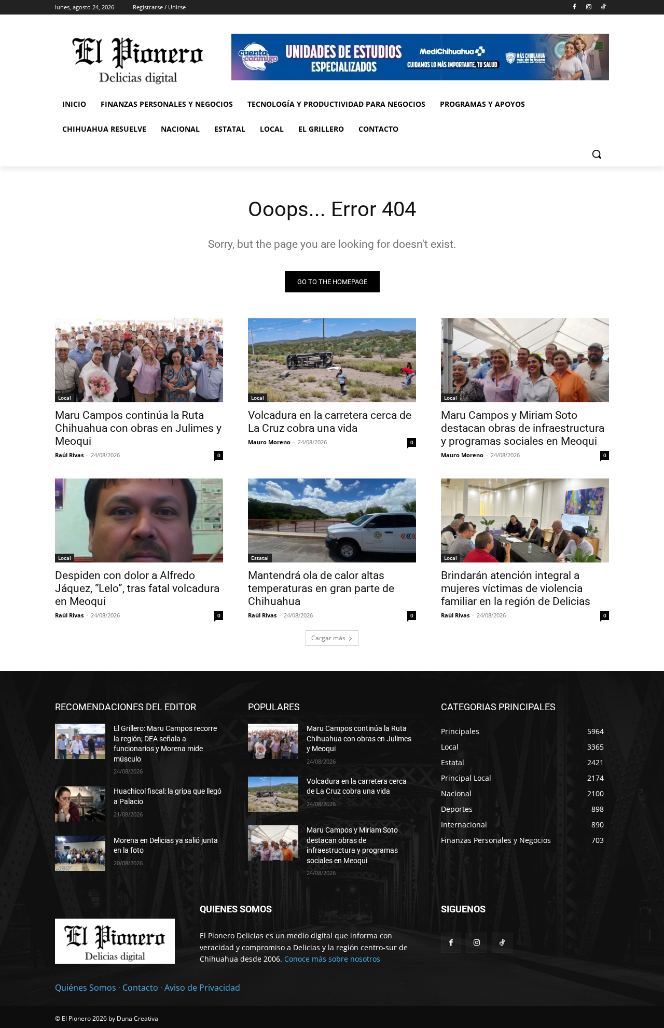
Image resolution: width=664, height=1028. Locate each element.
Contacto (140, 987)
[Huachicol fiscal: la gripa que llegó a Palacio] (80, 804)
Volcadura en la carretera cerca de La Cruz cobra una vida (329, 421)
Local (64, 397)
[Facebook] (574, 7)
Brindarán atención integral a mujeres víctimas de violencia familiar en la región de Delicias (515, 588)
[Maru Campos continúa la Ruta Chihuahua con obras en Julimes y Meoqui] (139, 360)
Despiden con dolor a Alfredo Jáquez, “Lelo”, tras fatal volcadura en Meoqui (137, 588)
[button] (596, 154)
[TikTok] (603, 7)
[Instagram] (588, 7)
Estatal (260, 557)
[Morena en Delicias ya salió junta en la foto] (80, 853)
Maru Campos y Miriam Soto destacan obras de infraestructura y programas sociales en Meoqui (522, 428)
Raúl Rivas (69, 455)
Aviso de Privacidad (202, 987)
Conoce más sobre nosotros (332, 959)
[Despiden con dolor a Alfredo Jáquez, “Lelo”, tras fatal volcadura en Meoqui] (139, 520)
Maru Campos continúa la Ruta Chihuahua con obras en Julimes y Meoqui (138, 428)
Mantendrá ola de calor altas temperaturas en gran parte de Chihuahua (321, 588)
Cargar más (328, 637)
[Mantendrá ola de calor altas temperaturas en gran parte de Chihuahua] (332, 520)
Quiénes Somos (85, 987)
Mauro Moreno (269, 442)
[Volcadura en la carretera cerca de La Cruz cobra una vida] (332, 360)
